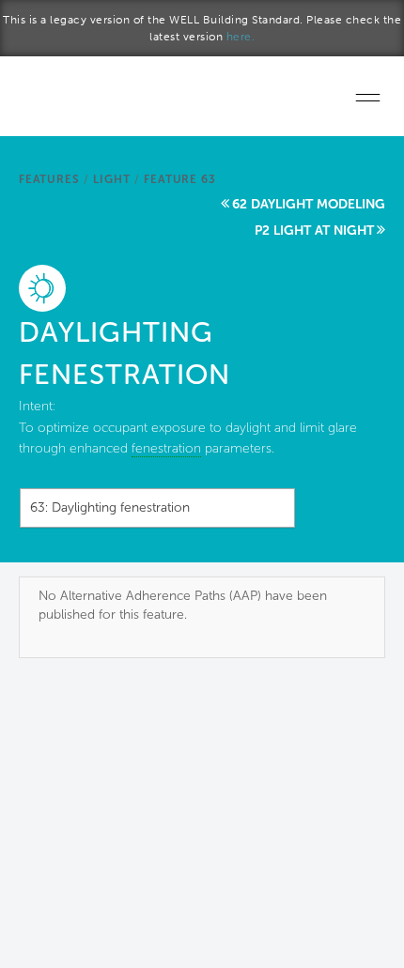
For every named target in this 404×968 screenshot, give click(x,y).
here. (241, 36)
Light (111, 179)
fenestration (166, 448)
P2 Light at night (314, 230)
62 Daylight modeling (308, 204)
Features (49, 179)
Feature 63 (179, 179)
